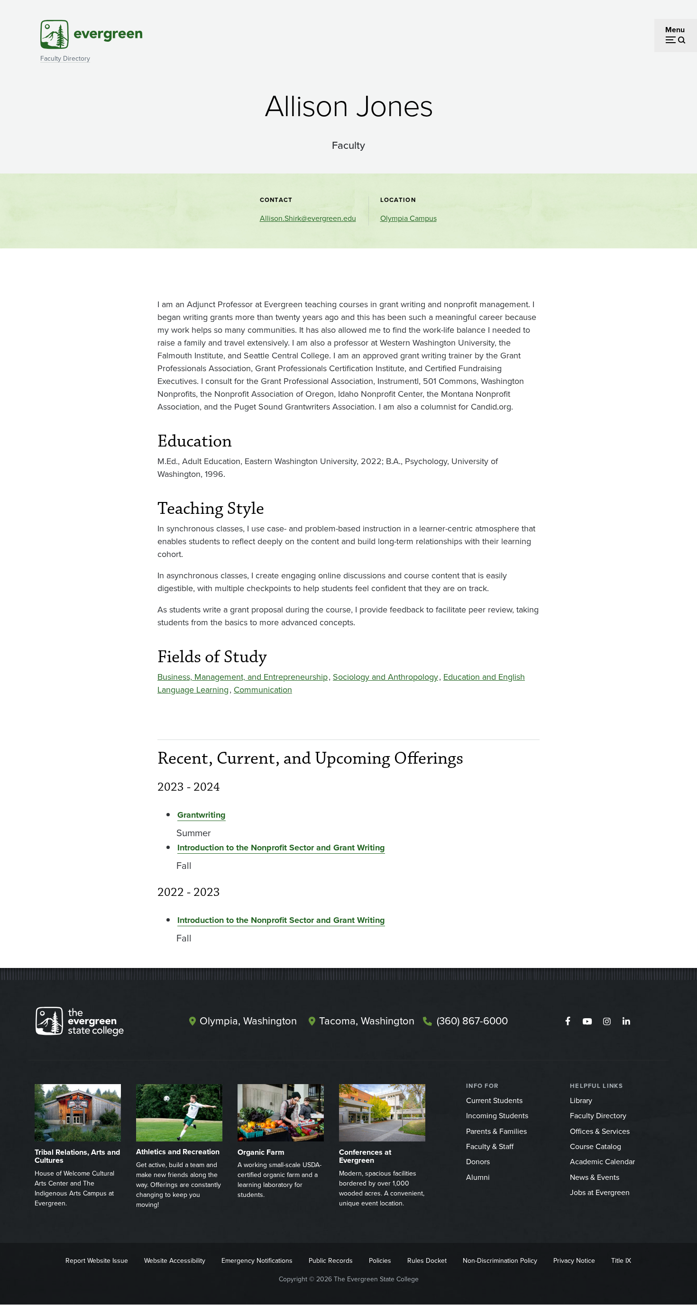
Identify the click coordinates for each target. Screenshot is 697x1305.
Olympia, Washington (248, 1021)
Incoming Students (497, 1115)
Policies (380, 1261)
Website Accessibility (174, 1261)
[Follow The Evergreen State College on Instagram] (606, 1022)
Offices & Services (600, 1131)
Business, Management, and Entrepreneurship (242, 677)
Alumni (478, 1177)
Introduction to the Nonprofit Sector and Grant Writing (281, 847)
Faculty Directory (65, 59)
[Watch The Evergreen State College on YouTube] (587, 1022)
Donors (478, 1161)
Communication (263, 690)
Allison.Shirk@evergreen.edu (308, 218)
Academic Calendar (602, 1161)
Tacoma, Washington (366, 1021)
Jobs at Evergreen (600, 1192)
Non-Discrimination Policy (500, 1261)
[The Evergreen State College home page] (96, 1023)
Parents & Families (496, 1131)
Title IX (621, 1261)
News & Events (594, 1177)
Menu (675, 29)
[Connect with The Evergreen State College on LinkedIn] (626, 1022)
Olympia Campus (408, 218)
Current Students (494, 1100)
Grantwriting (201, 815)
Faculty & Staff (490, 1146)
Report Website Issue (96, 1261)
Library (581, 1100)
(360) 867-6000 (472, 1021)
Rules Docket (427, 1261)
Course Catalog (595, 1146)
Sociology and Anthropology (385, 677)
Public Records (331, 1261)
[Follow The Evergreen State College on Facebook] (568, 1022)
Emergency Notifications (257, 1261)
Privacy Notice (574, 1261)
